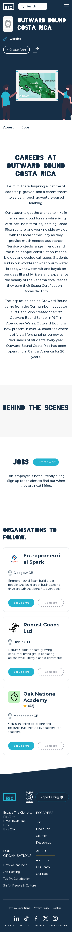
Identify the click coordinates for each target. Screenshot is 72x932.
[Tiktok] (26, 918)
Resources (43, 842)
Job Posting (11, 872)
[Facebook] (36, 918)
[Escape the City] (8, 6)
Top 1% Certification (17, 879)
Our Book (42, 874)
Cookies (57, 907)
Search (31, 6)
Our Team (43, 867)
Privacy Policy (41, 907)
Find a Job (43, 829)
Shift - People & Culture (19, 885)
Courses (41, 836)
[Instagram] (55, 918)
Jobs (26, 127)
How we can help (15, 865)
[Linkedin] (16, 918)
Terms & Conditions (19, 907)
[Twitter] (45, 918)
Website (15, 38)
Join (39, 822)
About (8, 127)
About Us (42, 860)
